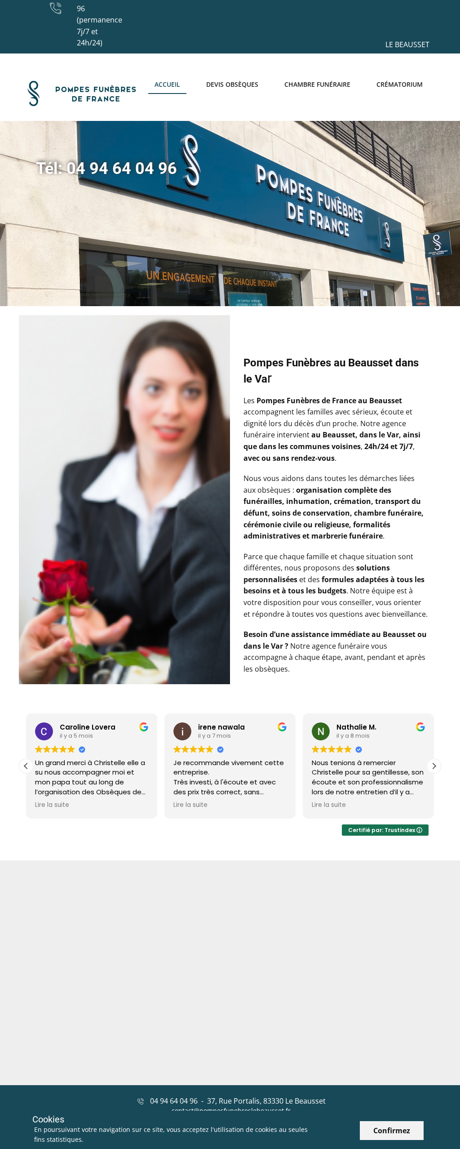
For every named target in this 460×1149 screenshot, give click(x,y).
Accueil (167, 84)
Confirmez (391, 1131)
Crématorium (399, 84)
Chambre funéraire (317, 84)
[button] (434, 766)
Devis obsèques (232, 84)
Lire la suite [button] (52, 805)
